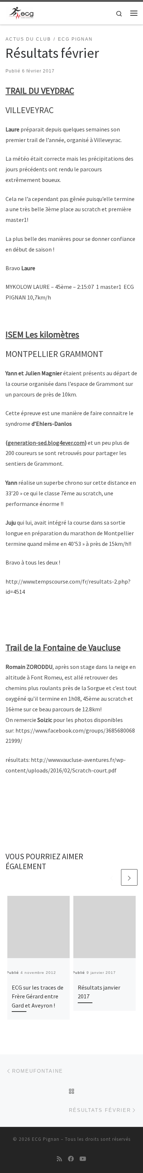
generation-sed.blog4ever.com (46, 442)
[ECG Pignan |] (19, 12)
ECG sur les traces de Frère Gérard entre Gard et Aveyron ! (37, 996)
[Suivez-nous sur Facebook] (71, 1158)
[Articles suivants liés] (129, 877)
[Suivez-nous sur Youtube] (83, 1158)
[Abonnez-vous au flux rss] (59, 1158)
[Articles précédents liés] (111, 877)
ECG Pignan (45, 1139)
